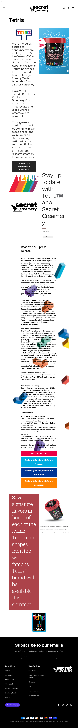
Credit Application (11, 693)
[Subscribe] (55, 657)
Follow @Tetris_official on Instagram (39, 483)
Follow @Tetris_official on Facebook (39, 472)
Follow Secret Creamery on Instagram (24, 166)
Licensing (32, 682)
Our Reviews (9, 675)
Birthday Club (9, 679)
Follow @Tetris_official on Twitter (39, 462)
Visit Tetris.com (39, 453)
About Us (8, 670)
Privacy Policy (9, 684)
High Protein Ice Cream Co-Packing (38, 676)
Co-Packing (32, 670)
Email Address (46, 231)
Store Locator (33, 691)
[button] (4, 8)
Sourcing (8, 697)
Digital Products (34, 695)
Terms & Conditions (11, 688)
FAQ (30, 686)
